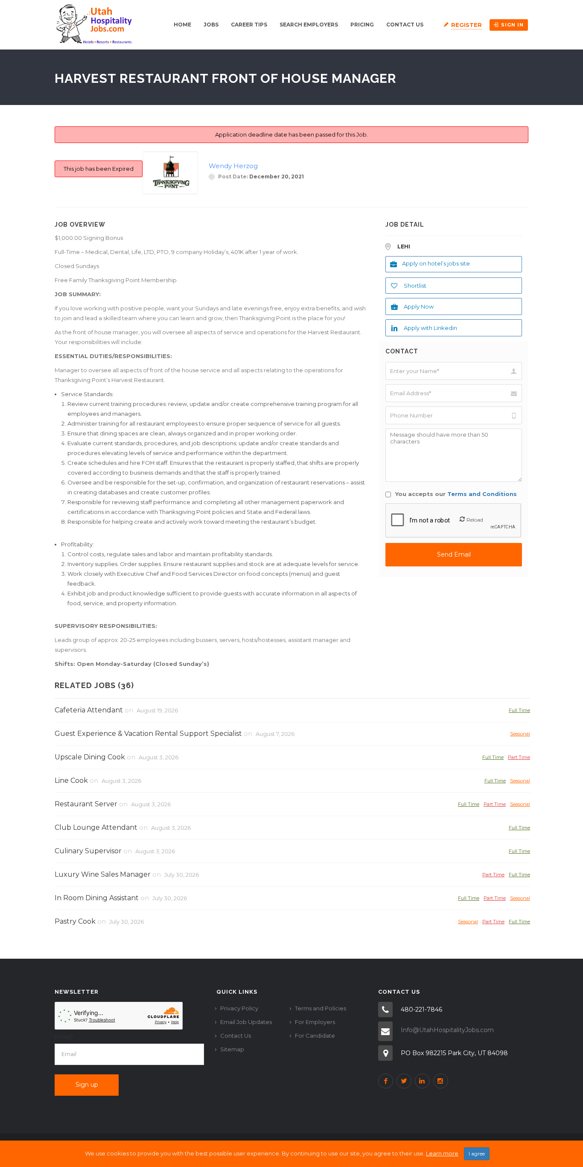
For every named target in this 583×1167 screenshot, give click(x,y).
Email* (64, 1036)
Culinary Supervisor (88, 851)
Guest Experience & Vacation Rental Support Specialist (148, 733)
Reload (474, 519)
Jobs (211, 24)
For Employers (315, 1021)
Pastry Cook (75, 921)
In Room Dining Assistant (97, 898)
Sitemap (232, 1049)
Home (182, 24)
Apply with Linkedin (430, 327)
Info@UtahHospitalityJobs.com (447, 1030)
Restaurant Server (86, 804)
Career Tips (249, 24)
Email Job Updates (246, 1021)
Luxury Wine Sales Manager (103, 874)
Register (466, 24)
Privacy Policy (239, 1008)
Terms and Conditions (482, 493)
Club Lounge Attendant (96, 827)
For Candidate (315, 1035)
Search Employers (309, 24)
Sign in (512, 25)
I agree (477, 1153)
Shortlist (415, 285)
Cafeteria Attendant (89, 710)
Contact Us (404, 24)
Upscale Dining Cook (90, 757)
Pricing (362, 24)
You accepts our (455, 493)
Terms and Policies (320, 1008)
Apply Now (419, 306)
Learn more (442, 1153)
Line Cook (71, 780)
